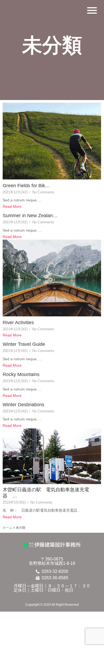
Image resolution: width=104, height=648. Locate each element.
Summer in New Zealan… (30, 215)
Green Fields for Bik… (26, 185)
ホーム (7, 528)
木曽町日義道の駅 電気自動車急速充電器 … (46, 493)
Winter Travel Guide (24, 344)
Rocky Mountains (21, 374)
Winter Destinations (23, 404)
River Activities (18, 322)
